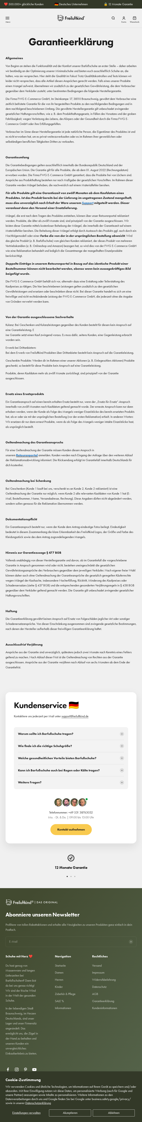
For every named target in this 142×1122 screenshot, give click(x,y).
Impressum (98, 972)
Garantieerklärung (103, 1001)
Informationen (63, 1008)
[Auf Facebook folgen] (8, 1069)
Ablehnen (113, 1113)
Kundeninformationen (104, 1008)
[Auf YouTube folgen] (34, 1069)
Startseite (60, 965)
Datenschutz (99, 987)
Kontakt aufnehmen (71, 829)
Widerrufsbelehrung (104, 980)
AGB (95, 994)
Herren (59, 980)
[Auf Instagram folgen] (16, 1069)
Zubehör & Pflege (65, 994)
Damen (59, 972)
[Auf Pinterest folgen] (25, 1069)
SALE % (59, 1001)
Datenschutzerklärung (38, 1103)
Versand (97, 965)
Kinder (59, 987)
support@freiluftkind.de (74, 716)
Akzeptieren (70, 1113)
